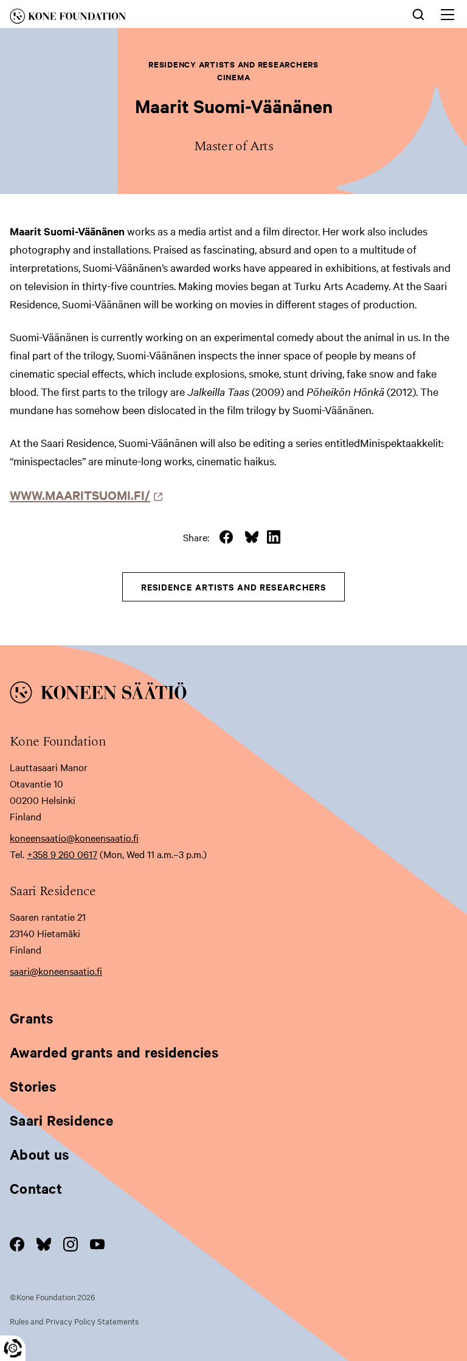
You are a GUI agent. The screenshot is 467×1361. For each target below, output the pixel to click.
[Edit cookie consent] (13, 1348)
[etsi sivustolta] (418, 13)
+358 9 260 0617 (62, 854)
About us (39, 1154)
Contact (36, 1188)
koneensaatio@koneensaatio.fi (74, 837)
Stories (33, 1086)
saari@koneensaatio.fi (56, 970)
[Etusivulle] (139, 18)
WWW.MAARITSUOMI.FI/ (83, 495)
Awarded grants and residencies (114, 1052)
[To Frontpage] (233, 694)
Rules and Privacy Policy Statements (74, 1320)
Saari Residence (61, 1120)
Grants (32, 1018)
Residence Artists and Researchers (234, 586)
